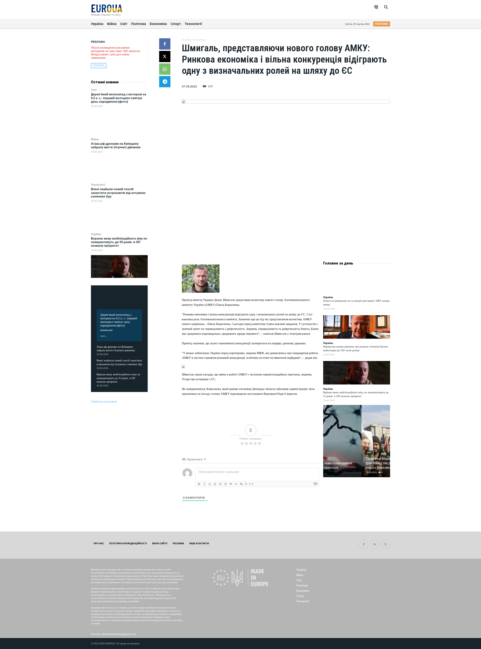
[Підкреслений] (209, 484)
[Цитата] (230, 484)
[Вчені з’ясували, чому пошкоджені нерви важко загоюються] (356, 441)
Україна (96, 234)
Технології (98, 184)
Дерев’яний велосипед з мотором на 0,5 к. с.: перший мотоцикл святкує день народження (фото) (118, 98)
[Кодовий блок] (236, 484)
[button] (386, 7)
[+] (251, 483)
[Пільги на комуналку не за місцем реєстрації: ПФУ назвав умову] (356, 281)
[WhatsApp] (164, 69)
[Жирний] (199, 484)
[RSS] (374, 544)
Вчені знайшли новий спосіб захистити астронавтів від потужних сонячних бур (118, 193)
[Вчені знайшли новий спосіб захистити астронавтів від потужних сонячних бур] (119, 217)
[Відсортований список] (220, 484)
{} (246, 483)
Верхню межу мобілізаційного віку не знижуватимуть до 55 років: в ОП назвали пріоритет (119, 242)
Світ (94, 89)
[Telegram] (164, 81)
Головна (186, 39)
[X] (164, 56)
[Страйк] (215, 484)
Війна (95, 139)
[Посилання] (241, 484)
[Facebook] (164, 44)
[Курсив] (204, 484)
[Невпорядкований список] (225, 484)
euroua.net (106, 330)
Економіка (199, 39)
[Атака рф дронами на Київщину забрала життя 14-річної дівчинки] (119, 168)
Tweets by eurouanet (104, 401)
